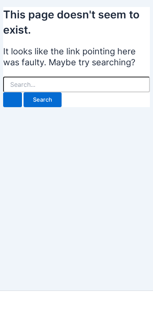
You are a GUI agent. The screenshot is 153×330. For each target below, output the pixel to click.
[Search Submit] (12, 100)
